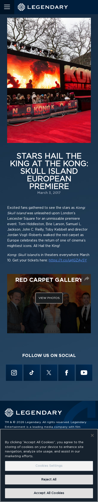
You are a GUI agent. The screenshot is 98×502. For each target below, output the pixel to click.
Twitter (48, 372)
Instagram (14, 372)
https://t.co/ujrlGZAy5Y (68, 260)
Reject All (48, 479)
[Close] (92, 435)
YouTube (84, 372)
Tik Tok (31, 372)
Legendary (42, 7)
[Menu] (7, 7)
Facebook (66, 372)
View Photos (49, 298)
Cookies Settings (49, 465)
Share (87, 278)
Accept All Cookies (49, 493)
